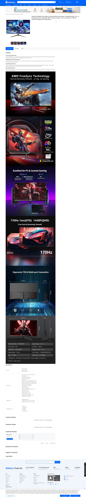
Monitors (21, 14)
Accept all (65, 495)
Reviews (16, 48)
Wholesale (21, 478)
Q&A (22, 48)
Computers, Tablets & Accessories (13, 14)
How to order (8, 475)
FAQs (6, 482)
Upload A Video (43, 427)
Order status (8, 484)
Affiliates (21, 481)
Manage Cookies (11, 495)
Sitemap (7, 485)
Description (9, 48)
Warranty (7, 481)
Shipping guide (22, 475)
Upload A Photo (43, 420)
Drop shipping (22, 479)
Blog (20, 482)
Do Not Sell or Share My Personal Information (39, 483)
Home (7, 14)
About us (7, 478)
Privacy (35, 478)
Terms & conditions (37, 475)
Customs (35, 481)
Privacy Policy (75, 493)
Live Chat (66, 479)
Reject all (75, 495)
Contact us (7, 479)
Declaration (35, 479)
